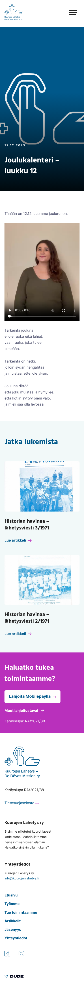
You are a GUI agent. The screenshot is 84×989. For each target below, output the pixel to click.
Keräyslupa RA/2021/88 (24, 790)
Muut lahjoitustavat (21, 710)
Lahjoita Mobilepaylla (30, 696)
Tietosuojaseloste (19, 803)
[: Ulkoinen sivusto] (14, 977)
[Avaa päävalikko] (65, 12)
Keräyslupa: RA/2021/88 (24, 721)
